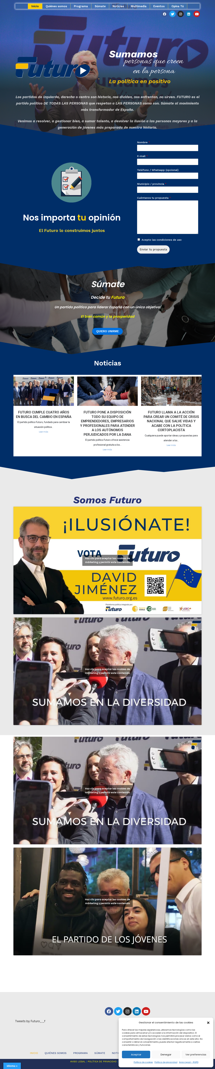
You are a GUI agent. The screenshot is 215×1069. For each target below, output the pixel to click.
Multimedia (138, 6)
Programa (81, 6)
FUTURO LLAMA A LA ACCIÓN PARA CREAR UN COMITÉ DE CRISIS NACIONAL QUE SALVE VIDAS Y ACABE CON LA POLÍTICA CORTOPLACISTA (171, 421)
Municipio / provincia (151, 183)
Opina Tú (177, 6)
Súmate (100, 6)
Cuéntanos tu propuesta (154, 197)
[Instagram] (180, 14)
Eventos (159, 6)
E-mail (142, 156)
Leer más (43, 431)
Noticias (118, 6)
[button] (208, 1022)
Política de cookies (143, 1062)
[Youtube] (197, 14)
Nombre (143, 142)
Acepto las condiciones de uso (162, 239)
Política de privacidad (166, 1062)
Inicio (35, 6)
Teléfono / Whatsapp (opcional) (158, 170)
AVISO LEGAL (77, 1061)
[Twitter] (172, 14)
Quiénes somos (56, 6)
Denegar (166, 1054)
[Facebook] (164, 14)
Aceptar (136, 1054)
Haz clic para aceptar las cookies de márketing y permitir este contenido (107, 560)
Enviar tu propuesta (153, 249)
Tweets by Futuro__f (30, 1021)
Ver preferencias (195, 1054)
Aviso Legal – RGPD (188, 1062)
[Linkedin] (188, 14)
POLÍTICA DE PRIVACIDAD (102, 1061)
